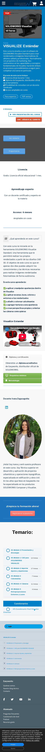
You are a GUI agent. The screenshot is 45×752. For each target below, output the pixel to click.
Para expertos (10, 96)
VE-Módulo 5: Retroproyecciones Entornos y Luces (18, 591)
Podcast (6, 719)
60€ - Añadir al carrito (28, 120)
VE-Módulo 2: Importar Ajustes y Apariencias (19, 569)
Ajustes (13, 748)
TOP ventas (26, 96)
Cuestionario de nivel (11, 716)
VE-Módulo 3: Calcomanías (16, 577)
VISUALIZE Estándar (9, 637)
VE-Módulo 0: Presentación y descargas (22, 551)
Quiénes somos (9, 686)
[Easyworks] (22, 3)
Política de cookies (32, 740)
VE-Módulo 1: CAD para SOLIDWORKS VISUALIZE (20, 560)
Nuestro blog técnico (11, 688)
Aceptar (13, 744)
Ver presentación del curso (26, 114)
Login (10, 626)
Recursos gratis (9, 722)
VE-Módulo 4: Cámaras (19, 584)
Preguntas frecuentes (11, 714)
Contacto (6, 691)
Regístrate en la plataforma (23, 513)
